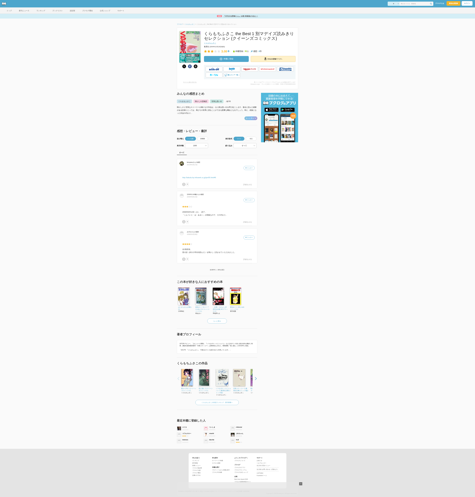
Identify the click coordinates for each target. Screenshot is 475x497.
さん (191, 162)
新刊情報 (195, 463)
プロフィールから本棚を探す (221, 470)
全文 (251, 139)
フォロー (250, 168)
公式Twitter (260, 473)
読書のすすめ (196, 475)
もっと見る (250, 118)
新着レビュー (196, 465)
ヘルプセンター (261, 463)
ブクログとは (439, 3)
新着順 (202, 139)
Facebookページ (262, 475)
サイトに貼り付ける (190, 82)
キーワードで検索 (217, 460)
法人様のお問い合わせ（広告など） (267, 469)
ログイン (467, 3)
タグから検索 (216, 463)
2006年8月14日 (192, 197)
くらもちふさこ (210, 43)
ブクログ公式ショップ (241, 472)
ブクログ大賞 (196, 470)
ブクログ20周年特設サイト (242, 481)
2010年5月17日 (192, 165)
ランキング (195, 460)
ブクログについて (239, 460)
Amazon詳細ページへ (274, 59)
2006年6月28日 (192, 234)
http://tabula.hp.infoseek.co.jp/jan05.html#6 (199, 177)
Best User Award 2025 (241, 479)
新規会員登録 (453, 3)
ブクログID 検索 (217, 472)
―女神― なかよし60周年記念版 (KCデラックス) (220, 309)
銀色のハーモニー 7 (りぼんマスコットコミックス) (202, 309)
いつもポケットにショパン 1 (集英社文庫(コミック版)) (223, 391)
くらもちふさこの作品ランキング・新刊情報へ (217, 402)
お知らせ (259, 460)
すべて (181, 153)
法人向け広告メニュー (263, 465)
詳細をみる (247, 185)
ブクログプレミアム (240, 470)
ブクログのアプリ (239, 467)
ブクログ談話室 (197, 468)
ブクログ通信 (196, 473)
